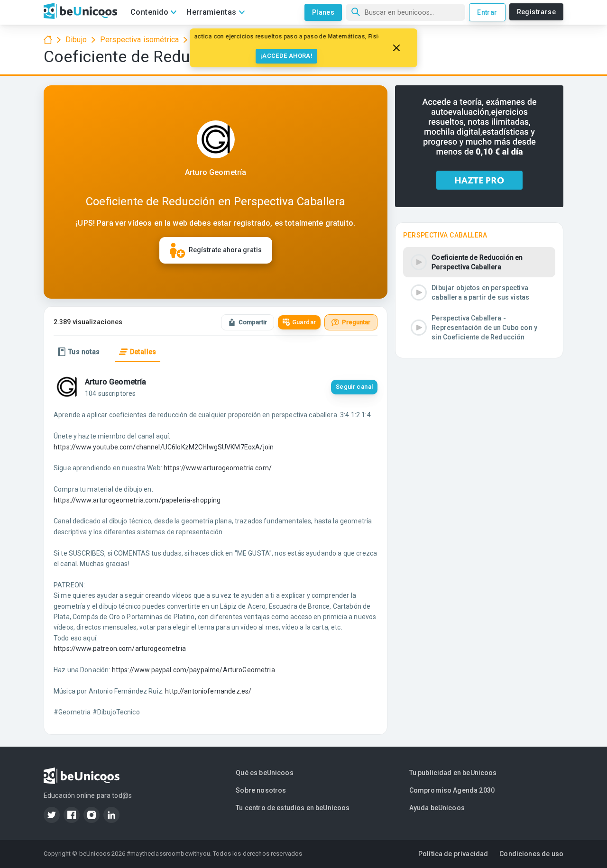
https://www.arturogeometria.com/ (218, 468)
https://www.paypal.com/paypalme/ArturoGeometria (193, 670)
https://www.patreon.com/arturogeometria (120, 648)
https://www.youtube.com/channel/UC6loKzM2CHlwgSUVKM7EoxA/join (164, 447)
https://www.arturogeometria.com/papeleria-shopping (137, 500)
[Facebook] (72, 815)
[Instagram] (91, 815)
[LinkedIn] (111, 815)
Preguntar (356, 322)
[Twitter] (52, 815)
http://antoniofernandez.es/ (208, 691)
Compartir (253, 322)
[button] (479, 262)
